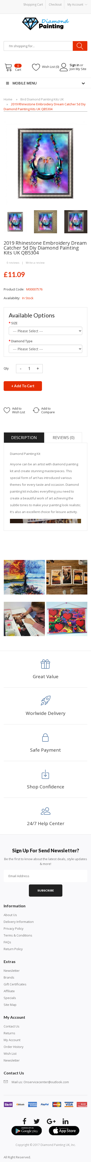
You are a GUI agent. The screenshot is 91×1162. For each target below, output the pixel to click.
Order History (14, 1047)
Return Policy (13, 949)
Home (8, 99)
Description (24, 437)
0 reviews (13, 262)
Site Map (10, 1004)
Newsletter (12, 970)
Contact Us (11, 1026)
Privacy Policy (14, 928)
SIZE (14, 323)
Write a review (35, 262)
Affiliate (9, 991)
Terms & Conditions (18, 935)
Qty (6, 368)
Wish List (10, 1053)
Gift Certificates (15, 984)
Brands (9, 977)
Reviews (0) (63, 437)
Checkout (55, 4)
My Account (12, 1040)
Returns (9, 1033)
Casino (50, 1157)
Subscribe (45, 890)
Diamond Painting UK (55, 1145)
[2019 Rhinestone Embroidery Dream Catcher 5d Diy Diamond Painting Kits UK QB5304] (15, 221)
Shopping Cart (33, 4)
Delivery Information (19, 921)
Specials (10, 998)
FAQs (7, 942)
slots (41, 1157)
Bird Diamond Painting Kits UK (42, 99)
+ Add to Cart (22, 386)
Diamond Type (22, 341)
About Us (10, 915)
